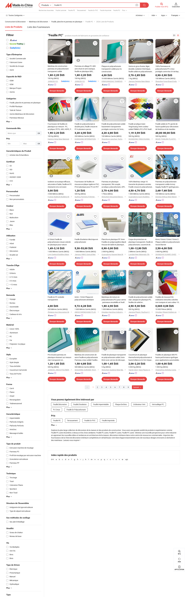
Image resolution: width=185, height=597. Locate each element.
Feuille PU (116, 10)
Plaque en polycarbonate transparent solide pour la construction (112, 69)
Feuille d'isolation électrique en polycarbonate (86, 240)
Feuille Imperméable (101, 404)
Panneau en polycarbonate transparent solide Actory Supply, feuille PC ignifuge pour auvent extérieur (167, 184)
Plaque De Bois (121, 404)
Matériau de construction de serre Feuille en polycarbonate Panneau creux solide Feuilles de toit (86, 357)
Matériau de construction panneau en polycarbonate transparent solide (58, 69)
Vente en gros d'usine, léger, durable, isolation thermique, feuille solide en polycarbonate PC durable (140, 69)
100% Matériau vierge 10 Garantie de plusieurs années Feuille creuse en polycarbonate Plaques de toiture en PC (140, 184)
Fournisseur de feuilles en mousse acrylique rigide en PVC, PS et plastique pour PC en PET (87, 184)
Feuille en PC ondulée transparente (56, 298)
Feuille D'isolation (80, 404)
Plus (53, 425)
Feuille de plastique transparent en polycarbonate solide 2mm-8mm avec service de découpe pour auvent (114, 357)
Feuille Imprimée (105, 10)
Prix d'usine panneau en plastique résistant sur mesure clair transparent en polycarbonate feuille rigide (59, 357)
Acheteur (139, 15)
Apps (163, 15)
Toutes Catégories (15, 15)
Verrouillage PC (158, 404)
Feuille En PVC (93, 10)
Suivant (136, 387)
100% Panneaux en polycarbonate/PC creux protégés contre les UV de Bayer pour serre (167, 69)
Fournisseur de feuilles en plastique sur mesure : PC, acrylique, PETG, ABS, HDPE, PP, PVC (60, 127)
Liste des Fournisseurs (38, 26)
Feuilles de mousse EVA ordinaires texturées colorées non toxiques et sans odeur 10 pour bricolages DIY (167, 300)
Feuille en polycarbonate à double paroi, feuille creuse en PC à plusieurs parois (86, 126)
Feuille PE (71, 10)
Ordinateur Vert (139, 404)
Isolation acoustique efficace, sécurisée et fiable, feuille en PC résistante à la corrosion (60, 184)
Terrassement (81, 10)
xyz (126, 459)
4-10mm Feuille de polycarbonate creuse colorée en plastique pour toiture (59, 242)
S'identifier (176, 6)
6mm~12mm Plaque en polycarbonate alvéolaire (84, 298)
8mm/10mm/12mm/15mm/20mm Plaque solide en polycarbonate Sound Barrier (167, 242)
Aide (153, 15)
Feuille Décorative (60, 404)
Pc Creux (56, 409)
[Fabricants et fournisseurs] (18, 5)
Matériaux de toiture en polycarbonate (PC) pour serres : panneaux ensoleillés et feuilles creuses (114, 300)
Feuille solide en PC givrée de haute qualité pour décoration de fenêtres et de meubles (166, 126)
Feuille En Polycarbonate (76, 409)
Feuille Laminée (61, 10)
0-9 (52, 459)
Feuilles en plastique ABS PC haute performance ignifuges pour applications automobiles (167, 357)
